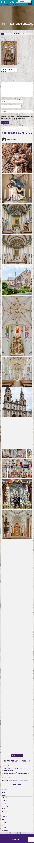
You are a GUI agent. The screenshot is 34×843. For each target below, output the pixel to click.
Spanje (3, 825)
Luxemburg (5, 806)
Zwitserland (5, 830)
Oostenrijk (4, 816)
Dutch (22, 1)
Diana (12, 38)
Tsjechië (4, 827)
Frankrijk (4, 803)
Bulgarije (4, 795)
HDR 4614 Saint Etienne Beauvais (7, 70)
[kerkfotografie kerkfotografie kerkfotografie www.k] (17, 158)
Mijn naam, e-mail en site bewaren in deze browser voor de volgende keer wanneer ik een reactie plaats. (17, 117)
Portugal (4, 822)
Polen (3, 819)
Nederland (4, 811)
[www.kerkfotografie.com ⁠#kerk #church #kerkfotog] (17, 555)
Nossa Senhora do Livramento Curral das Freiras (15, 780)
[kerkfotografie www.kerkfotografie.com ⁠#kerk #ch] (17, 280)
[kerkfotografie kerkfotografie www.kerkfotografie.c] (17, 249)
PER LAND (4, 789)
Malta (3, 808)
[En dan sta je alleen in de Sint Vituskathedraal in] (17, 463)
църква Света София (8, 777)
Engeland (4, 800)
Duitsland (4, 798)
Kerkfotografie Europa (11, 2)
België (3, 792)
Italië (3, 814)
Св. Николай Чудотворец (9, 766)
